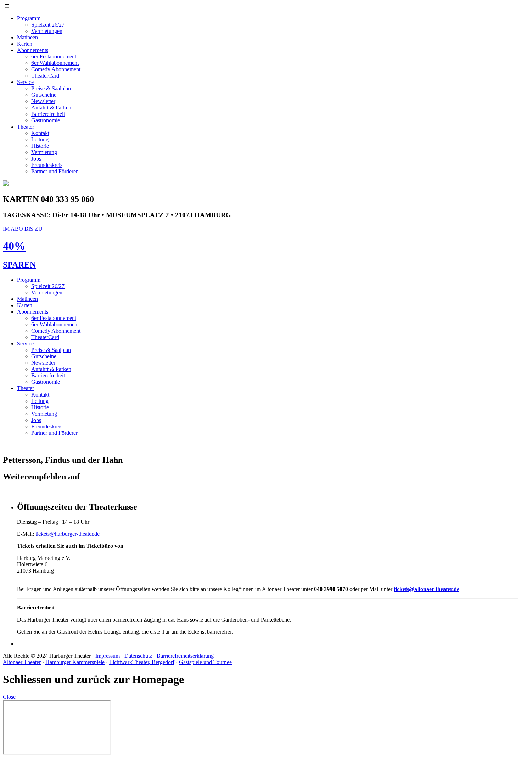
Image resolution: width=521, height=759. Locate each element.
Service (25, 82)
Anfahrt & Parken (51, 108)
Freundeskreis (46, 165)
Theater (25, 127)
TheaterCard (45, 76)
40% (14, 246)
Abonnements (32, 50)
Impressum (107, 656)
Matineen (27, 37)
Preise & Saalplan (51, 88)
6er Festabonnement (53, 57)
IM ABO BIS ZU (23, 229)
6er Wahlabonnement (55, 63)
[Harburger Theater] (6, 184)
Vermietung (44, 152)
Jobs (36, 159)
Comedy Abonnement (55, 69)
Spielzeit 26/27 (48, 25)
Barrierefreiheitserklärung (185, 656)
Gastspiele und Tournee (205, 662)
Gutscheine (43, 95)
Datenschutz (138, 656)
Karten (24, 44)
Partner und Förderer (54, 171)
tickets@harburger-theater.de (67, 534)
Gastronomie (45, 120)
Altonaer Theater (22, 662)
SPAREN (19, 264)
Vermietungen (46, 31)
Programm (28, 18)
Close (9, 697)
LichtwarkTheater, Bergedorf (141, 662)
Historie (40, 146)
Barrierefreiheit (48, 114)
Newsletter (43, 101)
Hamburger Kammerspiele (75, 662)
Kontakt (40, 133)
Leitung (40, 139)
